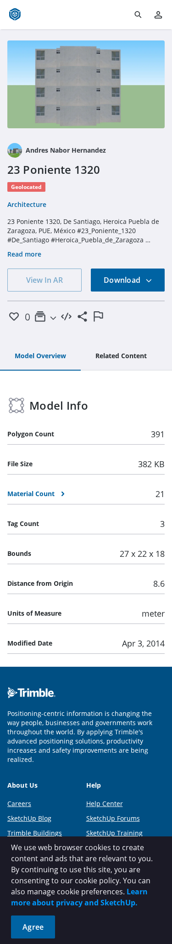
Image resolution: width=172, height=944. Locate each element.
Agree (33, 927)
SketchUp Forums (113, 818)
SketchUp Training (114, 833)
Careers (19, 803)
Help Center (104, 803)
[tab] (40, 356)
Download (123, 280)
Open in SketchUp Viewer (86, 84)
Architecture (26, 204)
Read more (24, 254)
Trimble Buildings (34, 833)
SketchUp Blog (29, 818)
